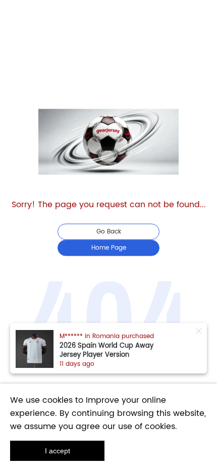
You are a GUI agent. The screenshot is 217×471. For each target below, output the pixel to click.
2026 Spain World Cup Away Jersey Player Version (106, 350)
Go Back (108, 232)
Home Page (108, 248)
